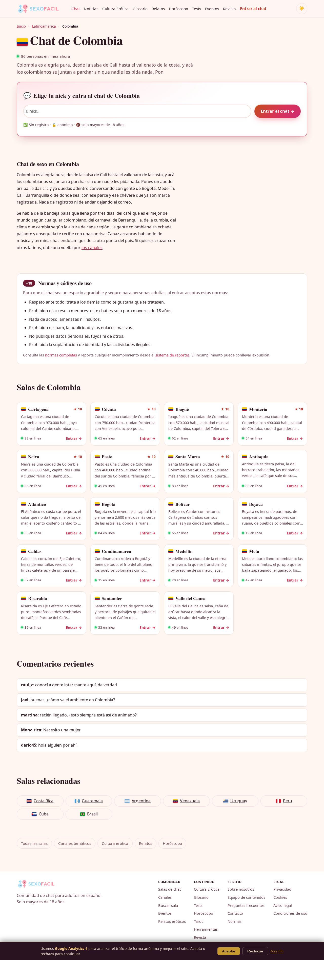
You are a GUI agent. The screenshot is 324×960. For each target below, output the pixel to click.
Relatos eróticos (172, 921)
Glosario (140, 8)
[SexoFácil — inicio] (42, 9)
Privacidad (282, 889)
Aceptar (228, 951)
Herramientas (206, 929)
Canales (165, 897)
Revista (229, 8)
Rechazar (255, 951)
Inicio (21, 26)
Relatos (158, 8)
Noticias (91, 8)
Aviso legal (282, 905)
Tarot (198, 921)
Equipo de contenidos (246, 897)
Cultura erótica (115, 843)
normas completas (61, 355)
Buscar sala (168, 905)
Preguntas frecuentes (246, 905)
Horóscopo (178, 8)
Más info (277, 951)
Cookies (280, 897)
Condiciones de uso (290, 913)
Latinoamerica (44, 26)
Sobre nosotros (241, 889)
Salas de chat (169, 889)
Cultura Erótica (115, 8)
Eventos (212, 8)
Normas (234, 921)
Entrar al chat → (277, 111)
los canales (92, 247)
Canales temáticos (74, 843)
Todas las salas (34, 843)
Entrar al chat (253, 8)
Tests (196, 8)
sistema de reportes (172, 355)
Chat (75, 8)
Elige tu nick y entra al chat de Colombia (81, 95)
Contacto (235, 913)
